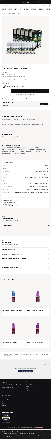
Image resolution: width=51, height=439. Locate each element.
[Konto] (46, 6)
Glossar (3, 403)
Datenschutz (17, 427)
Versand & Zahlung (30, 386)
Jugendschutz (5, 407)
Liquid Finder (44, 104)
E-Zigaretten (3, 9)
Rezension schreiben (27, 371)
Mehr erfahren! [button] (17, 436)
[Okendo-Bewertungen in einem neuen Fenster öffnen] (44, 364)
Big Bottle (26, 9)
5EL (21, 9)
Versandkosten (9, 76)
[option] (4, 86)
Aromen (16, 9)
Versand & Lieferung (7, 225)
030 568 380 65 (9, 387)
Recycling (4, 405)
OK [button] (44, 434)
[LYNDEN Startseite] (7, 6)
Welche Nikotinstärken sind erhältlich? (12, 254)
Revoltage (41, 9)
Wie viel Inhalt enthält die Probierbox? (12, 267)
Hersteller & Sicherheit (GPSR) (9, 230)
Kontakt (28, 388)
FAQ (2, 401)
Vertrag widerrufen (6, 408)
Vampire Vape (33, 9)
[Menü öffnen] (2, 5)
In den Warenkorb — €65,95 (30, 91)
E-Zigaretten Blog (5, 399)
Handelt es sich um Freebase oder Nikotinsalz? (14, 258)
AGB (26, 427)
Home (3, 13)
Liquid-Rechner (5, 398)
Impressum (28, 390)
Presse (27, 391)
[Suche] (44, 6)
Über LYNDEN (29, 384)
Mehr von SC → (14, 205)
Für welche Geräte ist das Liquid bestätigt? (13, 263)
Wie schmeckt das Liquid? (8, 249)
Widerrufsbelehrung (31, 427)
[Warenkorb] (49, 6)
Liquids (10, 9)
